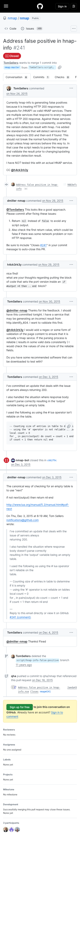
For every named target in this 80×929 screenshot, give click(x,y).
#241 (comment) (20, 617)
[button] (71, 88)
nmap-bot (22, 460)
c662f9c (52, 460)
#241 (43, 245)
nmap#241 (45, 691)
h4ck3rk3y (14, 264)
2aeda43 (72, 687)
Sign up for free (20, 707)
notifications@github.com (22, 520)
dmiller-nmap (16, 200)
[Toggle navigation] (6, 6)
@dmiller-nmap (16, 310)
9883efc (72, 184)
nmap (12, 18)
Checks (64, 77)
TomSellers (10, 62)
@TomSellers (15, 209)
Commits (42, 77)
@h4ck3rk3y (19, 170)
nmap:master (12, 67)
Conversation (18, 77)
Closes (34, 691)
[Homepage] (40, 6)
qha (13, 676)
